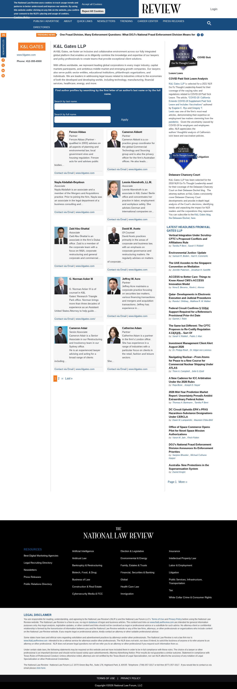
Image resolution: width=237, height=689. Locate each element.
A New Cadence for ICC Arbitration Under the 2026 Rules (190, 380)
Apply (124, 119)
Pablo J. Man (196, 336)
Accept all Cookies (92, 4)
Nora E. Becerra (180, 287)
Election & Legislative (132, 551)
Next (202, 35)
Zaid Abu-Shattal (79, 228)
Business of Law (81, 579)
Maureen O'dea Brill (203, 420)
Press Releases (32, 577)
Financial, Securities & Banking (137, 572)
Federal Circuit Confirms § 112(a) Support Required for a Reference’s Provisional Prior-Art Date (190, 312)
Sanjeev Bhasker (180, 455)
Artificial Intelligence (83, 551)
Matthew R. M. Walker (200, 301)
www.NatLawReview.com (162, 622)
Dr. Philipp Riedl (180, 350)
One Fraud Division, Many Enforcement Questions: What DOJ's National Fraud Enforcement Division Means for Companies (133, 34)
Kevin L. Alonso (196, 287)
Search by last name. (66, 101)
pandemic (174, 122)
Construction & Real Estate (87, 586)
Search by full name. (65, 114)
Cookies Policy (22, 17)
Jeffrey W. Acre (131, 278)
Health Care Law (130, 586)
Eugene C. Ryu (179, 108)
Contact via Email (64, 173)
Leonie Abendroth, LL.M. (137, 182)
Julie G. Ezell (198, 371)
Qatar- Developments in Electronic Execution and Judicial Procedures (190, 296)
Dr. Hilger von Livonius (200, 350)
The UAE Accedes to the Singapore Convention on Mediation (190, 264)
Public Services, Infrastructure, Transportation (185, 581)
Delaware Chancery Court (184, 174)
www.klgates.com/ (85, 318)
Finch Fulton (193, 437)
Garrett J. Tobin (179, 319)
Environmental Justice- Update (187, 252)
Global (124, 579)
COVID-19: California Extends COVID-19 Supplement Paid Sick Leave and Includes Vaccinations (190, 101)
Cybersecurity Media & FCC (87, 593)
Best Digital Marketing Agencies (41, 555)
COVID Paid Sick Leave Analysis (188, 78)
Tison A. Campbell (181, 371)
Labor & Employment (180, 565)
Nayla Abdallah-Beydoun (69, 182)
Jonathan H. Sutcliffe (200, 270)
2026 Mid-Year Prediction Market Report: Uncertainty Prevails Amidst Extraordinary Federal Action (190, 395)
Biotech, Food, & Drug (84, 572)
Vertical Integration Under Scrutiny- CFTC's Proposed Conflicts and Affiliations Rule (190, 239)
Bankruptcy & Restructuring (87, 565)
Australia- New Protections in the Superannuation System (189, 467)
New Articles (3, 47)
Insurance (174, 551)
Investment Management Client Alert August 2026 (191, 345)
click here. (41, 668)
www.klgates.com (26, 54)
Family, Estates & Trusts (134, 565)
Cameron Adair (78, 328)
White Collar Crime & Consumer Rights (190, 597)
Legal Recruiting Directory (38, 562)
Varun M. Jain (178, 437)
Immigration (127, 593)
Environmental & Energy (134, 558)
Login (213, 9)
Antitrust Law (79, 558)
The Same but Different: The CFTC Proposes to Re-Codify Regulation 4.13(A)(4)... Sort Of (189, 329)
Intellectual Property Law (182, 558)
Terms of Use (158, 619)
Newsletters (106, 21)
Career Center (148, 21)
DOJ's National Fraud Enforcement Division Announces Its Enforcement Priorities (191, 448)
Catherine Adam (132, 328)
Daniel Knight (178, 472)
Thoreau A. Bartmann (182, 402)
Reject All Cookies (93, 11)
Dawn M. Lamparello (182, 420)
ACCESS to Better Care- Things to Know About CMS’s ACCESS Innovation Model (189, 280)
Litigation (203, 156)
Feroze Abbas (77, 131)
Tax (171, 590)
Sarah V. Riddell (195, 246)
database (93, 622)
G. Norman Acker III (81, 278)
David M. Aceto (131, 228)
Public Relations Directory (38, 584)
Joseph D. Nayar (192, 385)
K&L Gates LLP (177, 83)
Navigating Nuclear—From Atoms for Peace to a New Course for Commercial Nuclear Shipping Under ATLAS (191, 362)
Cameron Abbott (132, 131)
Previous (198, 35)
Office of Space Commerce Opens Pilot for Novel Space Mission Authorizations (189, 430)
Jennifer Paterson (180, 270)
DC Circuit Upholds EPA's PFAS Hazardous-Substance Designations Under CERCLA (190, 413)
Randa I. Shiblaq (180, 301)
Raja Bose (177, 385)
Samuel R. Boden (180, 256)
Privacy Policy (175, 619)
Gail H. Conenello (199, 256)
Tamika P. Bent (179, 246)
